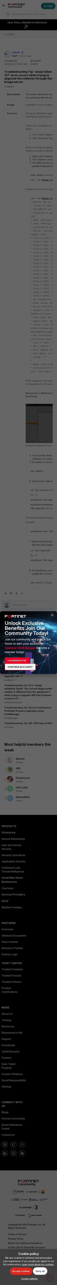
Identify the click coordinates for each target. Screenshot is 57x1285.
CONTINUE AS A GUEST (20, 667)
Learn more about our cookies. (38, 1264)
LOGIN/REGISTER (17, 660)
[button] (29, 1278)
